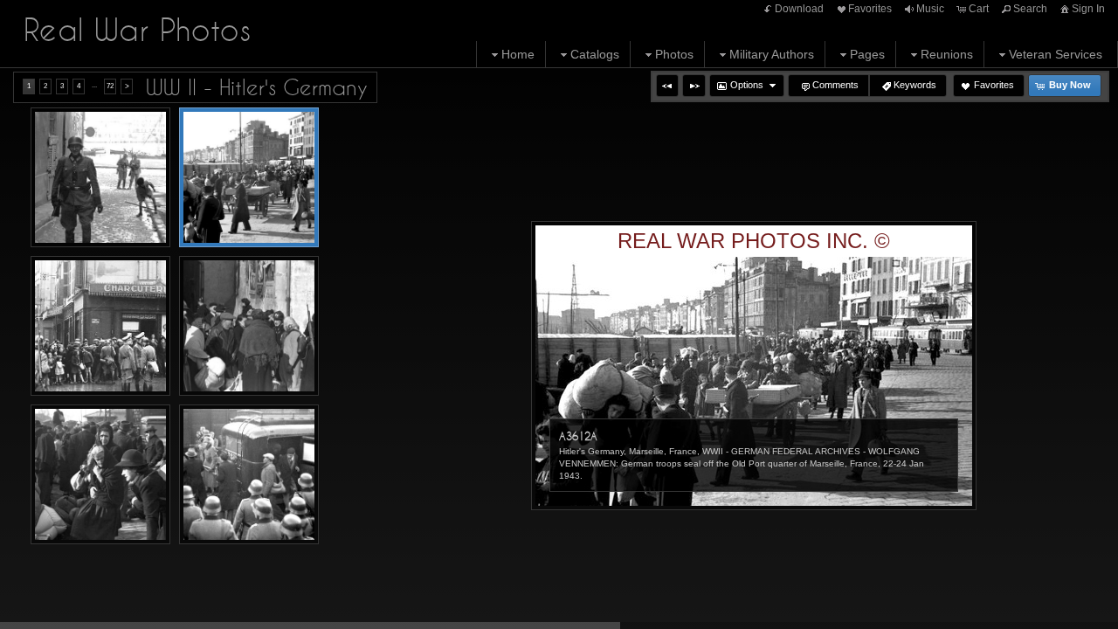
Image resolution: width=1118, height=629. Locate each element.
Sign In (1088, 9)
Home (518, 54)
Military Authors (771, 54)
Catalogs (594, 54)
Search (1030, 9)
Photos (674, 54)
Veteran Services (1055, 54)
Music (930, 9)
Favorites (870, 9)
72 (110, 86)
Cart (979, 9)
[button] (667, 85)
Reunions (947, 54)
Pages (867, 54)
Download (799, 9)
